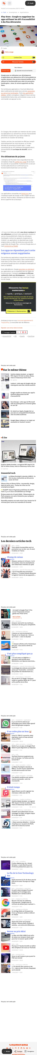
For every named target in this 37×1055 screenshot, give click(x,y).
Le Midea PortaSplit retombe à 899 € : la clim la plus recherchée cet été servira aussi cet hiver (22, 478)
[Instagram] (16, 1048)
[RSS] (24, 1048)
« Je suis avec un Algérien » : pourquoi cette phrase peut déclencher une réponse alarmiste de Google (23, 659)
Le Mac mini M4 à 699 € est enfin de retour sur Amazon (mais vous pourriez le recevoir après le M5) (23, 937)
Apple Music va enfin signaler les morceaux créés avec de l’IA (23, 792)
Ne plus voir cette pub (8, 365)
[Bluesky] (27, 1048)
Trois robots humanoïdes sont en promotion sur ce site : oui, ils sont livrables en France (23, 549)
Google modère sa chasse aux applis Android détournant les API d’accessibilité (23, 394)
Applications (24, 12)
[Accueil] (3, 3)
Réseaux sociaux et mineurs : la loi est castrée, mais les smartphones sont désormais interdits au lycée (23, 562)
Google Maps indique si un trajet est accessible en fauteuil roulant (23, 421)
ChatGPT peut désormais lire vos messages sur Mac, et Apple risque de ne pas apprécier (23, 813)
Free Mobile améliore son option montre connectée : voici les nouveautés (22, 779)
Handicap (31, 336)
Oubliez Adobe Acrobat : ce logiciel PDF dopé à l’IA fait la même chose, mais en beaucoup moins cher (22, 375)
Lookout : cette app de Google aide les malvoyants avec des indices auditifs (23, 384)
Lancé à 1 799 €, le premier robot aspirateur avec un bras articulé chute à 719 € (22, 737)
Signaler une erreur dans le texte (11, 328)
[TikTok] (10, 1048)
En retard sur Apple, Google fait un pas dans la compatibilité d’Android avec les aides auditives (23, 412)
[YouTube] (7, 1048)
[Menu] (9, 3)
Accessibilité (7, 336)
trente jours (25, 194)
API (15, 336)
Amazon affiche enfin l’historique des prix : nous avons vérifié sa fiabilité (24, 645)
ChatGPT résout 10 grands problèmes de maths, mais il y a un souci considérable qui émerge (17, 490)
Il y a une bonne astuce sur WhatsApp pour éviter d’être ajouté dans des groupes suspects (23, 723)
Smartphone (13, 12)
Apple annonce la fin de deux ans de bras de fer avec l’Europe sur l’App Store (24, 881)
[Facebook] (18, 1048)
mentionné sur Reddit (11, 246)
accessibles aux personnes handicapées (18, 92)
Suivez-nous (5, 70)
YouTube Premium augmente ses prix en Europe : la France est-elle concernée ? (23, 758)
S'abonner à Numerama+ (16, 311)
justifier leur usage (20, 162)
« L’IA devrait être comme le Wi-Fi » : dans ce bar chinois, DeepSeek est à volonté (24, 968)
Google (22, 336)
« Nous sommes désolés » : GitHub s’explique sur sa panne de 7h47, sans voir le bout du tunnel (23, 823)
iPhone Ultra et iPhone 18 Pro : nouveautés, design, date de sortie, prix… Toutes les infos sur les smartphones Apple (18, 485)
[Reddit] (21, 1048)
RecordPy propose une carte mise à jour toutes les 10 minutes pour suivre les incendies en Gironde (18, 501)
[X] (13, 1048)
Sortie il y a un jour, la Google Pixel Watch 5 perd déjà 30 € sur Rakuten (24, 747)
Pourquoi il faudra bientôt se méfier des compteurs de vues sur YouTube (24, 946)
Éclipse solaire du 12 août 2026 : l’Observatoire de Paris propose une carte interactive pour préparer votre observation (17, 496)
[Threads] (30, 1048)
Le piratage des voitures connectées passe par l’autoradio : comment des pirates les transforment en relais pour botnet (23, 669)
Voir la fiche (16, 617)
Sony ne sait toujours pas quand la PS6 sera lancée (23, 957)
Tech (4, 12)
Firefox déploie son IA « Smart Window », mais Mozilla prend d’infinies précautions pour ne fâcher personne (22, 865)
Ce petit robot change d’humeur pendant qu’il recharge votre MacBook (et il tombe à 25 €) (22, 891)
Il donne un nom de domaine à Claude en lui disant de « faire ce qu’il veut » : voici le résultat (23, 635)
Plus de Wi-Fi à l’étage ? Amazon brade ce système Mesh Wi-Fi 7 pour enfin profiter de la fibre (24, 680)
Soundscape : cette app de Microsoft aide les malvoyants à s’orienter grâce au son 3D (23, 403)
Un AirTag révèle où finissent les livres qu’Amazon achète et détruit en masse (23, 912)
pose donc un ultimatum (26, 269)
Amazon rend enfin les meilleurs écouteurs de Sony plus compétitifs (23, 624)
